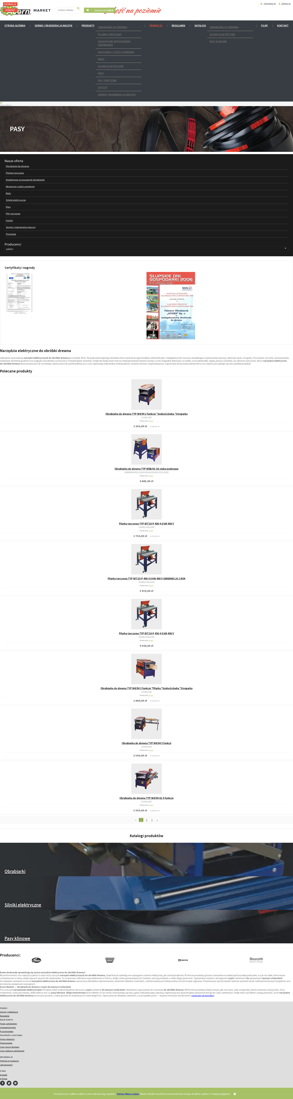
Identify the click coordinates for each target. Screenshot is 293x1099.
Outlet (103, 87)
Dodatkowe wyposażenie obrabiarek (114, 43)
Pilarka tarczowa (109, 34)
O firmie (3, 1078)
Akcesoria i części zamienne (116, 52)
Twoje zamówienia (8, 1023)
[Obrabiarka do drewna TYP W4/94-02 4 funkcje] (146, 778)
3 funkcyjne (146, 691)
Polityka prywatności (9, 1061)
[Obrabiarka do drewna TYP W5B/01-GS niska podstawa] (146, 449)
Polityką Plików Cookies (128, 1093)
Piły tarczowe (107, 80)
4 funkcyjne (146, 801)
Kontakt (283, 25)
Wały (101, 59)
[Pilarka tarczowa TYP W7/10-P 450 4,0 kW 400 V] (146, 614)
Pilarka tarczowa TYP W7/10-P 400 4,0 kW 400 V (146, 523)
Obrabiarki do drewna (112, 27)
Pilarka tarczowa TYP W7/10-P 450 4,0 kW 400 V (146, 633)
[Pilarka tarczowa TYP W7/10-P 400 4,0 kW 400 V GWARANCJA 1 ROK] (146, 559)
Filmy (264, 25)
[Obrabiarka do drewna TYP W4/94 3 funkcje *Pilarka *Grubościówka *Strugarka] (146, 669)
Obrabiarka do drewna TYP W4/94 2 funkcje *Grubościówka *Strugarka (146, 414)
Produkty (88, 25)
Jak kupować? (6, 1064)
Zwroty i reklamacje (9, 1012)
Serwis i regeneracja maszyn (53, 25)
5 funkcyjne (146, 746)
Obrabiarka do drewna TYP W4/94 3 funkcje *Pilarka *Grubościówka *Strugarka (146, 688)
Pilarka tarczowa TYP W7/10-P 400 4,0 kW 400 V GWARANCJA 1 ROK (146, 578)
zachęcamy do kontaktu (202, 995)
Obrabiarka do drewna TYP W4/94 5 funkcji (146, 743)
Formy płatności (7, 1039)
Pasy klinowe (218, 41)
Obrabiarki (15, 871)
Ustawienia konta (8, 1027)
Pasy (101, 73)
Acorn (151, 421)
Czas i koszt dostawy (9, 1047)
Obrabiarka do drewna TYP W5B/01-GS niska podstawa (146, 468)
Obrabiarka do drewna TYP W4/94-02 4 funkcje (146, 798)
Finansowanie (6, 1043)
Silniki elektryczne (111, 66)
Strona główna (14, 25)
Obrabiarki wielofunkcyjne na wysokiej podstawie (146, 472)
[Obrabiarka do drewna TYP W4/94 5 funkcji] (146, 724)
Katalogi (200, 25)
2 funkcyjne (146, 417)
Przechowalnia (6, 1031)
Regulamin (178, 25)
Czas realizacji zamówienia (12, 1050)
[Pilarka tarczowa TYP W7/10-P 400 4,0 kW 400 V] (146, 504)
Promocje (156, 25)
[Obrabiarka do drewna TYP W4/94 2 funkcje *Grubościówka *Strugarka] (146, 394)
